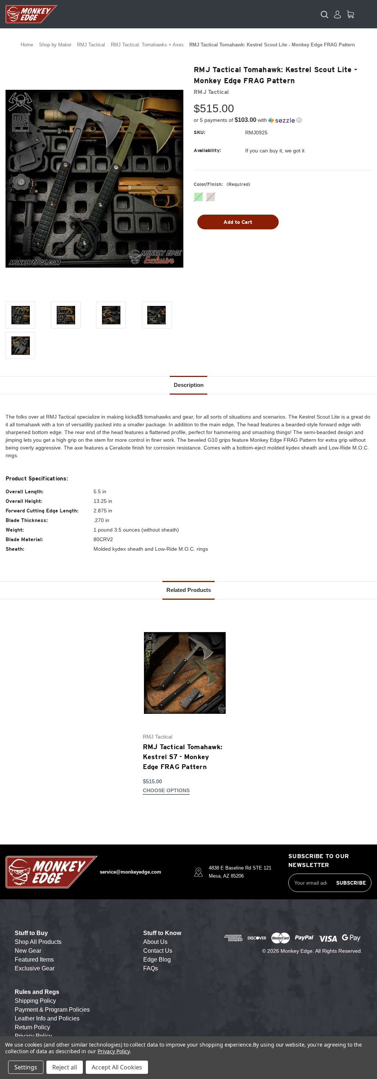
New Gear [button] (28, 951)
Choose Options (166, 790)
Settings (25, 1067)
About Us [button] (155, 942)
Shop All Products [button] (38, 942)
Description (189, 385)
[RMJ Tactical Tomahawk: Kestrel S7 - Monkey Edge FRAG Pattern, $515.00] (185, 673)
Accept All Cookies (117, 1067)
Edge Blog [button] (157, 959)
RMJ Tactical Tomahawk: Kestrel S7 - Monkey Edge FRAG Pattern (183, 757)
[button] (282, 120)
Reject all (64, 1067)
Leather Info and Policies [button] (47, 1018)
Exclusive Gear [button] (34, 968)
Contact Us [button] (157, 951)
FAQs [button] (150, 968)
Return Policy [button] (32, 1027)
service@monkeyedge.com (130, 872)
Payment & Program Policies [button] (52, 1009)
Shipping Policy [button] (35, 1001)
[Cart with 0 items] (350, 14)
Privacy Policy (114, 1051)
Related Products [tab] (188, 590)
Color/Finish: (222, 184)
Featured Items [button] (34, 959)
